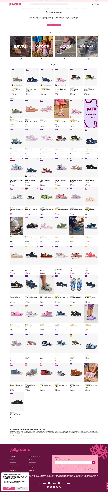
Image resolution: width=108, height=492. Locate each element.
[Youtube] (54, 487)
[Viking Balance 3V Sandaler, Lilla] (25, 329)
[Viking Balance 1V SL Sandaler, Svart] (71, 270)
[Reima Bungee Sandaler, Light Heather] (57, 241)
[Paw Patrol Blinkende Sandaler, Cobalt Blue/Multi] (55, 387)
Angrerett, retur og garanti (34, 456)
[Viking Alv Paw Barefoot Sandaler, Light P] (13, 270)
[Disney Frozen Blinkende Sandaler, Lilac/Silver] (55, 182)
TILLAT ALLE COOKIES (9, 488)
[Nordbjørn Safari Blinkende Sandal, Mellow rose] (25, 358)
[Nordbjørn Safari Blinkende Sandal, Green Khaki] (26, 358)
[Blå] (26, 91)
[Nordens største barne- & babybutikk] (15, 4)
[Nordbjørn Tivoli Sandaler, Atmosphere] (26, 182)
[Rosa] (27, 91)
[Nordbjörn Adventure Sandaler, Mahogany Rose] (87, 358)
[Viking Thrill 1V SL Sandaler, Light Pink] (87, 182)
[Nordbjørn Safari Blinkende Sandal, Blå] (27, 358)
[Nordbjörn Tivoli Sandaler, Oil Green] (28, 182)
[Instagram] (51, 487)
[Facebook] (48, 487)
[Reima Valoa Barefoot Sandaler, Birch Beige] (11, 417)
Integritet (31, 465)
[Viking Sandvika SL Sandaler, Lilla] (25, 153)
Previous (10, 81)
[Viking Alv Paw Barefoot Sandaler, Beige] (10, 270)
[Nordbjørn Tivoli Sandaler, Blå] (25, 182)
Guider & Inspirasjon (14, 465)
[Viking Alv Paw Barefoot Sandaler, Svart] (12, 270)
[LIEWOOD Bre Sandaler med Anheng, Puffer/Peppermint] (72, 182)
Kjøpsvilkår (12, 459)
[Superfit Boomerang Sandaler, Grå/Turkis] (26, 241)
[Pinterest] (60, 487)
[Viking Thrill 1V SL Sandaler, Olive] (88, 182)
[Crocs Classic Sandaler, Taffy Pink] (10, 329)
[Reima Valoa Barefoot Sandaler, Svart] (10, 417)
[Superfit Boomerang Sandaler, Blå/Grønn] (27, 241)
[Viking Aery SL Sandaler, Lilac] (26, 270)
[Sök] (67, 4)
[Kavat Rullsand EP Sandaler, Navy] (70, 387)
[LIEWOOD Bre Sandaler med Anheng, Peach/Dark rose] (70, 182)
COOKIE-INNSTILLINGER (21, 488)
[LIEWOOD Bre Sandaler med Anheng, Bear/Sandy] (71, 182)
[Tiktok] (57, 487)
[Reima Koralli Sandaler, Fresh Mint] (71, 241)
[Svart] (70, 91)
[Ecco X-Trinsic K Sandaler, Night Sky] (41, 358)
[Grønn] (28, 91)
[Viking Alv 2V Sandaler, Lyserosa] (40, 241)
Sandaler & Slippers (56, 14)
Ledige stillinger (13, 470)
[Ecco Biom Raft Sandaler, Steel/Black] (11, 241)
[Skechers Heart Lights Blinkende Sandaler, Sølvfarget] (55, 270)
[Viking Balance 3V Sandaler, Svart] (26, 329)
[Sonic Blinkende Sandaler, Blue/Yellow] (55, 358)
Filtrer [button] (50, 24)
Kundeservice (97, 0)
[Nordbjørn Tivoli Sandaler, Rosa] (27, 182)
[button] (95, 4)
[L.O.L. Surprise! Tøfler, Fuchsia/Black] (40, 387)
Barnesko (50, 14)
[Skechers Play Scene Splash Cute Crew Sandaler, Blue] (10, 182)
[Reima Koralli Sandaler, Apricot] (72, 241)
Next (98, 81)
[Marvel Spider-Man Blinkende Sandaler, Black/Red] (55, 153)
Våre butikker (31, 467)
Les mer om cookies (6, 484)
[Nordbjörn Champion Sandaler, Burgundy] (10, 153)
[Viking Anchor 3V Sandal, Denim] (87, 270)
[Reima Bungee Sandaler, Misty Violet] (58, 241)
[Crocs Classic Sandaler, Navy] (11, 329)
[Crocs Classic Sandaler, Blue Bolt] (12, 329)
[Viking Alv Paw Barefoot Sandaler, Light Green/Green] (11, 270)
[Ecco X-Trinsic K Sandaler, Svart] (40, 358)
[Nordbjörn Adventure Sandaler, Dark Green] (88, 153)
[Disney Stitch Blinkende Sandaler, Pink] (10, 358)
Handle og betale (32, 462)
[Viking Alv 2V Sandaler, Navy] (41, 241)
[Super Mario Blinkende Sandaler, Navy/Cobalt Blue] (55, 329)
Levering (30, 459)
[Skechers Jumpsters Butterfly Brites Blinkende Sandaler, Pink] (40, 153)
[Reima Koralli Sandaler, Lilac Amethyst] (70, 241)
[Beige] (56, 91)
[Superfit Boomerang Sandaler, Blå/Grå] (25, 241)
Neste (57, 423)
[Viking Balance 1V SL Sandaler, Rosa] (70, 270)
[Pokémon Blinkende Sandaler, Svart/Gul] (70, 153)
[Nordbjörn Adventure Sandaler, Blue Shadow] (87, 153)
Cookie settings (13, 467)
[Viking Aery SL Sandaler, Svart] (25, 270)
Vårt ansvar (31, 470)
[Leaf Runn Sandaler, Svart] (70, 329)
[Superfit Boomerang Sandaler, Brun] (28, 241)
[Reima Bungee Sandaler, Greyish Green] (55, 241)
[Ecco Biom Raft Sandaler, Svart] (10, 241)
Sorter (58, 24)
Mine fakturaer (13, 462)
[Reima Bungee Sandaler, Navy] (56, 241)
